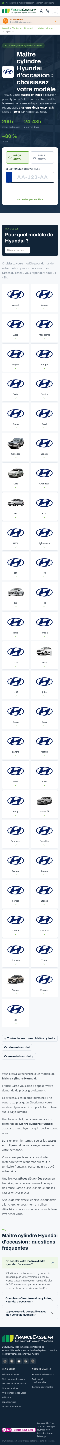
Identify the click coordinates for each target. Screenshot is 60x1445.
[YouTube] (19, 1361)
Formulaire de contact (43, 1374)
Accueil (5, 28)
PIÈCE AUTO (17, 157)
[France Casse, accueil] (19, 11)
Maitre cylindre (45, 28)
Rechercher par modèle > (30, 199)
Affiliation (7, 1397)
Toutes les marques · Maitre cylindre (30, 1038)
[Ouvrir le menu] (55, 11)
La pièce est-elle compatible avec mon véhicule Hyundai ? (26, 1313)
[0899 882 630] (19, 1430)
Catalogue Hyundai (17, 1047)
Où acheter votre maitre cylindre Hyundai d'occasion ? (25, 1263)
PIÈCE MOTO (42, 157)
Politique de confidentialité (39, 1381)
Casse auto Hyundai (17, 1056)
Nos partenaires (10, 1388)
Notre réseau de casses (13, 1379)
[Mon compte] (41, 11)
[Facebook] (5, 1361)
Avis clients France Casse (14, 1392)
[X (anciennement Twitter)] (12, 1361)
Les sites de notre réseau (14, 1383)
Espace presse (9, 1401)
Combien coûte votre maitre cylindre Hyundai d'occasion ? (28, 1300)
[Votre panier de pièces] (47, 11)
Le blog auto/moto (11, 1406)
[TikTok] (33, 1361)
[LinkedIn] (26, 1361)
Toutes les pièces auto (23, 28)
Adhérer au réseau (11, 1374)
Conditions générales (42, 1386)
